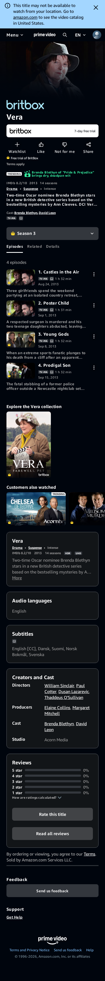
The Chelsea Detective (36, 508)
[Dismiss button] (95, 7)
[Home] (44, 35)
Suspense (30, 189)
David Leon (47, 213)
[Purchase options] (94, 274)
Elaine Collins (57, 707)
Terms (89, 854)
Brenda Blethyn (25, 213)
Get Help (14, 917)
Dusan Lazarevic (73, 691)
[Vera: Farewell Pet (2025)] (28, 445)
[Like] (41, 144)
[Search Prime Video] (65, 34)
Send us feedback (68, 950)
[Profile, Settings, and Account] (97, 34)
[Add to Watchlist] (17, 144)
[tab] (14, 246)
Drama (12, 189)
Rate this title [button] (52, 814)
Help (90, 950)
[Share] (88, 144)
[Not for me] (64, 144)
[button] (37, 797)
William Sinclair (59, 685)
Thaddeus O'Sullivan (63, 697)
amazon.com (25, 17)
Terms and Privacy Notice (29, 950)
